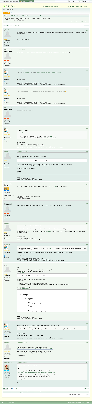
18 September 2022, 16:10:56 (22, 264)
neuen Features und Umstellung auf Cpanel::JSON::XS (49, 72)
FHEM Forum (11, 6)
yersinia (7, 70)
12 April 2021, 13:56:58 (21, 29)
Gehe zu (69, 394)
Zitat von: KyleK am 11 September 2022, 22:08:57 (28, 246)
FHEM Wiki (79, 6)
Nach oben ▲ (87, 402)
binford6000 (8, 362)
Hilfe (69, 402)
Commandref (70, 6)
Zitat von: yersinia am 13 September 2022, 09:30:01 (29, 327)
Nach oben (5, 388)
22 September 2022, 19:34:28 (22, 362)
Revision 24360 (26, 72)
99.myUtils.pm (53, 186)
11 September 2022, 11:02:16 (22, 183)
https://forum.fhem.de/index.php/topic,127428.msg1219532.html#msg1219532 (35, 348)
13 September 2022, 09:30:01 (22, 244)
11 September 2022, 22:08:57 (22, 223)
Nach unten (5, 25)
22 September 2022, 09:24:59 (22, 342)
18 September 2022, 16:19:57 (22, 323)
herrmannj (8, 50)
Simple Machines (12, 402)
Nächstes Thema (84, 22)
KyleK (7, 151)
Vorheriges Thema (75, 22)
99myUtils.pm (49, 231)
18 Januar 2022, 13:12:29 (21, 88)
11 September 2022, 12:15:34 (22, 203)
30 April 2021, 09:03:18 (21, 69)
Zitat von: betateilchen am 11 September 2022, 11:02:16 (30, 225)
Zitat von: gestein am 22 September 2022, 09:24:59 (29, 365)
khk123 (7, 30)
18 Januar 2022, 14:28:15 (21, 107)
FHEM (62, 6)
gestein (7, 342)
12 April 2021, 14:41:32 (21, 49)
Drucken (87, 25)
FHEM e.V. (87, 6)
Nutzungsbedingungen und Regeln (77, 402)
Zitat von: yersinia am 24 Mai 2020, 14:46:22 (27, 132)
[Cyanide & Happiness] (4, 81)
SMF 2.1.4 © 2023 (5, 402)
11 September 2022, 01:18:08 (22, 151)
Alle (18, 25)
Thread (51, 136)
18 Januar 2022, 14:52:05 (21, 127)
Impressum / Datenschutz (51, 6)
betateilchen (9, 184)
